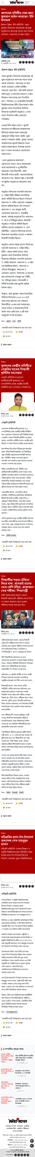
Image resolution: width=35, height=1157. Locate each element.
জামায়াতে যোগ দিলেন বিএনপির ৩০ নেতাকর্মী (22, 1072)
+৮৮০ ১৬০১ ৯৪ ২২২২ (20, 1140)
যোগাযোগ (20, 1126)
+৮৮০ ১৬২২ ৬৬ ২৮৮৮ (20, 1145)
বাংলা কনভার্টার (17, 1131)
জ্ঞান (14, 321)
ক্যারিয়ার (26, 1126)
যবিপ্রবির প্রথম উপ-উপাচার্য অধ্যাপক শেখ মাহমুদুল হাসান (17, 841)
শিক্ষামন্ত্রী (14, 792)
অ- (32, 1145)
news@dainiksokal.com (17, 1142)
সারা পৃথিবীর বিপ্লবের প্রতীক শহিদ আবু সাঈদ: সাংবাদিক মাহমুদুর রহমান (24, 1058)
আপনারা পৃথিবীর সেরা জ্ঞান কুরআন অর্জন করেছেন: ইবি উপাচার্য (17, 17)
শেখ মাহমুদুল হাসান (12, 1012)
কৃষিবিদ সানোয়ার (11, 535)
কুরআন (9, 321)
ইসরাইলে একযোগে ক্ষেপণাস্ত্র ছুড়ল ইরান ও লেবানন (22, 1086)
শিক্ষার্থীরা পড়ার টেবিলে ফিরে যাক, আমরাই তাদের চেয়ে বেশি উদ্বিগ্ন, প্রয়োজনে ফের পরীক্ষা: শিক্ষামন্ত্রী (17, 585)
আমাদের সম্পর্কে (11, 1126)
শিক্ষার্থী (21, 792)
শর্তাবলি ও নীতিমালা (23, 1128)
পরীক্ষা (8, 792)
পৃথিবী (19, 321)
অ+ (32, 1140)
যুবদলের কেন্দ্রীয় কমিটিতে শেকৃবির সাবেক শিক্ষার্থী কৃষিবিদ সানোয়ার (16, 369)
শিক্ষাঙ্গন (3, 9)
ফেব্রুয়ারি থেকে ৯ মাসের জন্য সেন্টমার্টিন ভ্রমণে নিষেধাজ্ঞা (23, 1101)
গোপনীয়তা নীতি (11, 1128)
